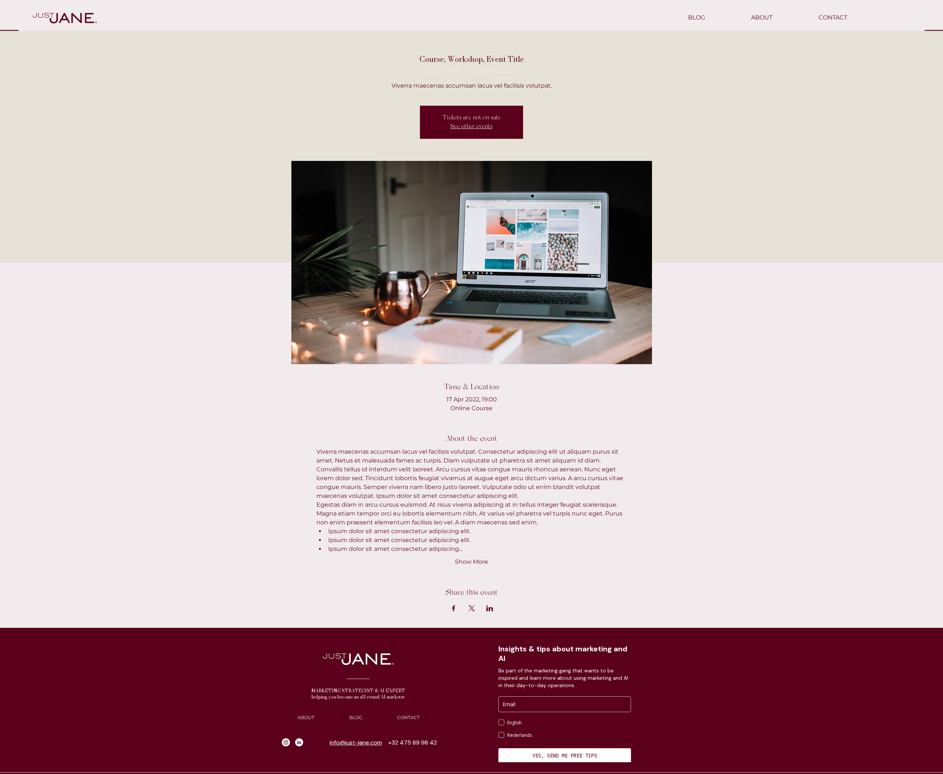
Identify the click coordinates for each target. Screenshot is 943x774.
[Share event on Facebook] (453, 608)
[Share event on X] (471, 608)
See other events (471, 127)
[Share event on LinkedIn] (489, 608)
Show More (471, 561)
